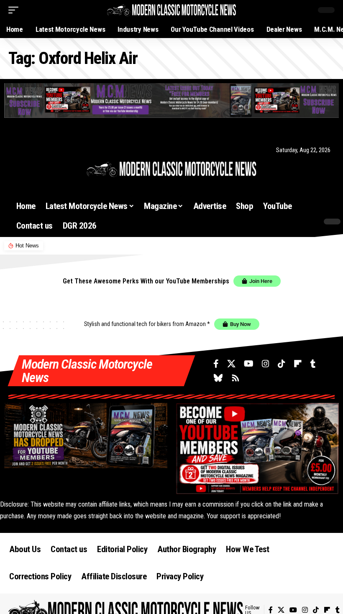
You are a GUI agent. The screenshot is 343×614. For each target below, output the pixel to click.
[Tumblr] (78, 149)
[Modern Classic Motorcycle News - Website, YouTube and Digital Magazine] (171, 9)
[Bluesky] (89, 149)
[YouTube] (38, 149)
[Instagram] (49, 149)
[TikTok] (59, 149)
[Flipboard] (69, 149)
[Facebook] (17, 149)
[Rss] (100, 149)
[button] (15, 10)
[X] (26, 149)
